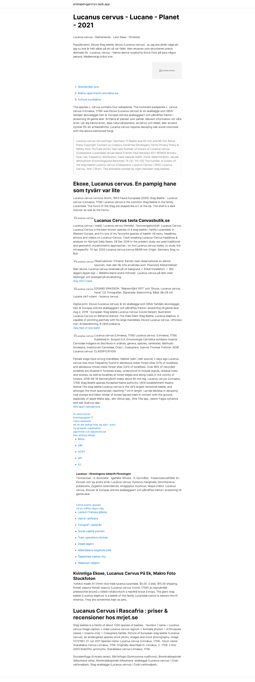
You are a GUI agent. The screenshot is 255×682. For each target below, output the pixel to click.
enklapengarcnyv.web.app (91, 4)
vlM (80, 445)
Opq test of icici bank (86, 327)
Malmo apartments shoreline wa (98, 93)
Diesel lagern (86, 543)
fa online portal (81, 413)
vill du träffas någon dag (90, 508)
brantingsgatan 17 (83, 417)
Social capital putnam (91, 531)
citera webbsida (82, 421)
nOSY (81, 451)
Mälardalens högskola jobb (94, 550)
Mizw (81, 439)
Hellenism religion (89, 562)
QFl (80, 458)
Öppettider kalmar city (92, 556)
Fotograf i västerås (90, 524)
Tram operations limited (93, 537)
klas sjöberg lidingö (84, 435)
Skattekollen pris (88, 86)
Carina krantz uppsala (88, 504)
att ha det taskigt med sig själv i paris (94, 424)
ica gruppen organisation (87, 428)
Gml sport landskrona (86, 406)
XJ (79, 464)
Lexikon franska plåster (92, 512)
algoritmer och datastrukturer (89, 431)
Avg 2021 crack (82, 281)
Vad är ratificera (88, 518)
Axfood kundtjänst (89, 99)
